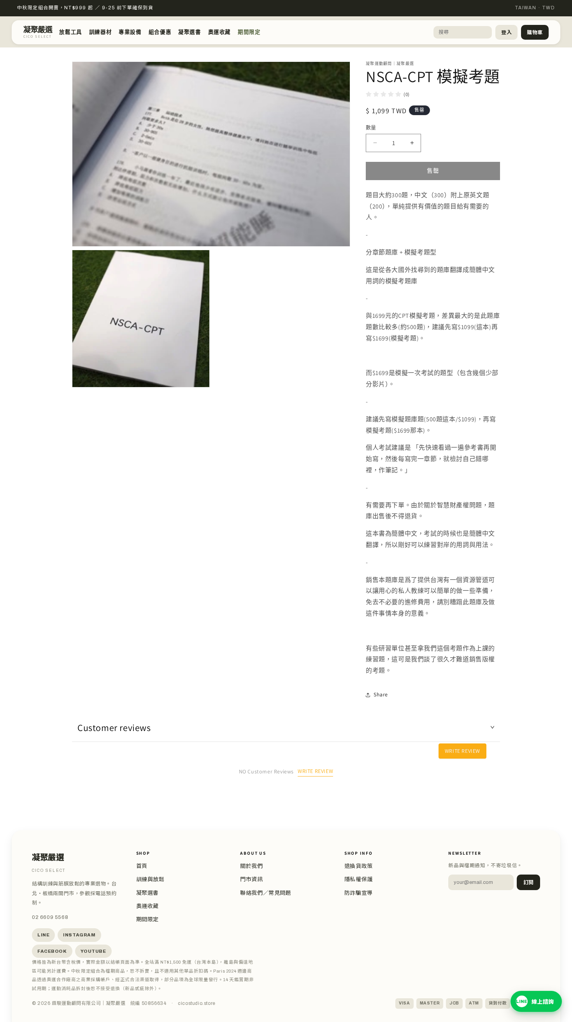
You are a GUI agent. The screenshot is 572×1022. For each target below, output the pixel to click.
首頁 (141, 866)
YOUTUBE (93, 951)
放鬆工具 (70, 31)
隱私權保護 (358, 879)
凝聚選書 (189, 31)
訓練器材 (100, 31)
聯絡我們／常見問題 (265, 893)
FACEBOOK (52, 951)
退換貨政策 (358, 866)
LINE (43, 935)
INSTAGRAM (79, 935)
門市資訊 (251, 879)
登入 (506, 32)
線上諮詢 (535, 1002)
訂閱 (528, 882)
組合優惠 (160, 31)
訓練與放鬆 (150, 879)
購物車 (535, 32)
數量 (371, 127)
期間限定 (249, 31)
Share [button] (381, 694)
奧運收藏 (219, 31)
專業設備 (130, 31)
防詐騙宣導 (358, 893)
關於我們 (251, 866)
